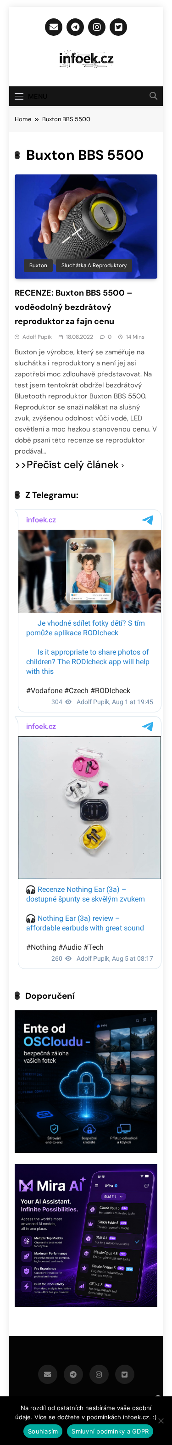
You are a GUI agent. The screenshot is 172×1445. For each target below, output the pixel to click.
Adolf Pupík (37, 337)
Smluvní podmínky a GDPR (110, 1431)
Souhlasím (43, 1431)
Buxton (38, 265)
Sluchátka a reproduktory (94, 265)
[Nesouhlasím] (160, 1420)
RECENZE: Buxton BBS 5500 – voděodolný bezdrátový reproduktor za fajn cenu (74, 307)
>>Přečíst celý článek (67, 464)
